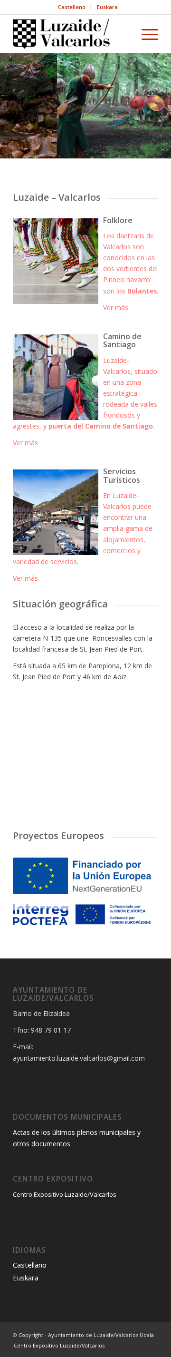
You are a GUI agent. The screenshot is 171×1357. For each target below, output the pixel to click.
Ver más (115, 307)
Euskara (107, 6)
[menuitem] (72, 7)
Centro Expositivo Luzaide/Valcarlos (64, 1194)
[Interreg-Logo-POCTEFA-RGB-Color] (82, 914)
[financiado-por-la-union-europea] (82, 876)
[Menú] (145, 34)
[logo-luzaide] (71, 34)
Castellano (72, 6)
